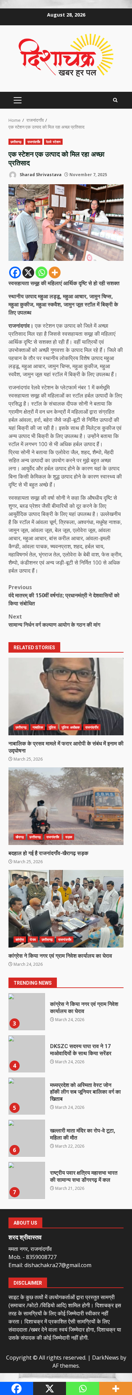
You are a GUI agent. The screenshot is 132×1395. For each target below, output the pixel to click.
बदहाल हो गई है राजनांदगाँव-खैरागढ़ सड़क (66, 806)
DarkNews (105, 1357)
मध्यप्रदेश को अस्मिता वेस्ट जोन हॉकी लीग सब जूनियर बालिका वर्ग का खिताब (26, 1096)
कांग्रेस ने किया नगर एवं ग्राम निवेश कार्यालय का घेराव (66, 909)
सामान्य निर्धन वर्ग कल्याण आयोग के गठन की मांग (54, 620)
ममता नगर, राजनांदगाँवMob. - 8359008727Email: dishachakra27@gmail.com (49, 1257)
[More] (55, 272)
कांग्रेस (20, 939)
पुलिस (52, 727)
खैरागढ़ (20, 837)
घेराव (33, 939)
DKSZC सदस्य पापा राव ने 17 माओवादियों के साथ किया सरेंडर (26, 1053)
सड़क (68, 837)
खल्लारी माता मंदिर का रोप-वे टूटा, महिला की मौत (26, 1138)
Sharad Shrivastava (40, 174)
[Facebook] (15, 272)
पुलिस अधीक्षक (71, 727)
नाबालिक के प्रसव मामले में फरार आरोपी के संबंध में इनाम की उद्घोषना (66, 696)
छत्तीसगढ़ (16, 141)
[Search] (115, 100)
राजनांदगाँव (34, 141)
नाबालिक (37, 727)
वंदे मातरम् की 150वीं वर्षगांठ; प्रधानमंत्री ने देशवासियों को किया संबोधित (63, 595)
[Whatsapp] (41, 272)
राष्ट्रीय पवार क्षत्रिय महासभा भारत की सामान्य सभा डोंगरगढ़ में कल (26, 1180)
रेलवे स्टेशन (53, 141)
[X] (28, 272)
